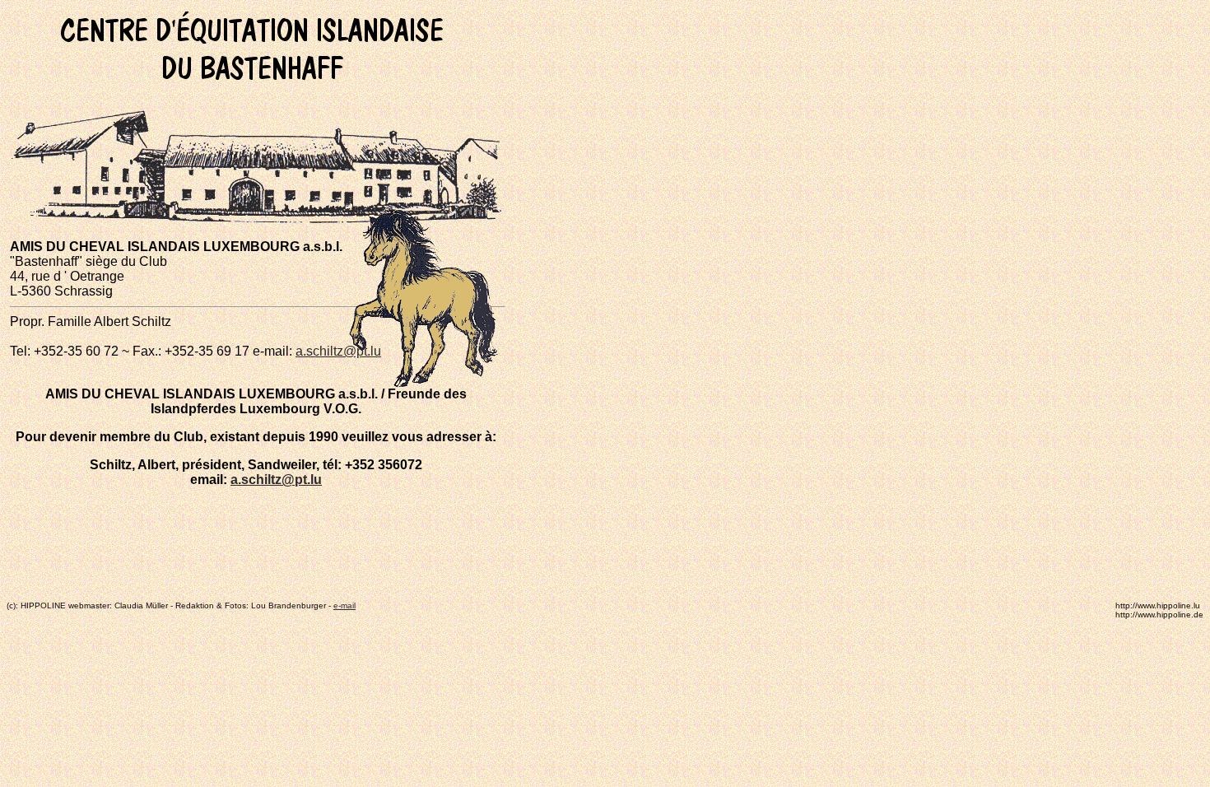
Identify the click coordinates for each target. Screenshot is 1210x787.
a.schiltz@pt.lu (338, 351)
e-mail (344, 605)
